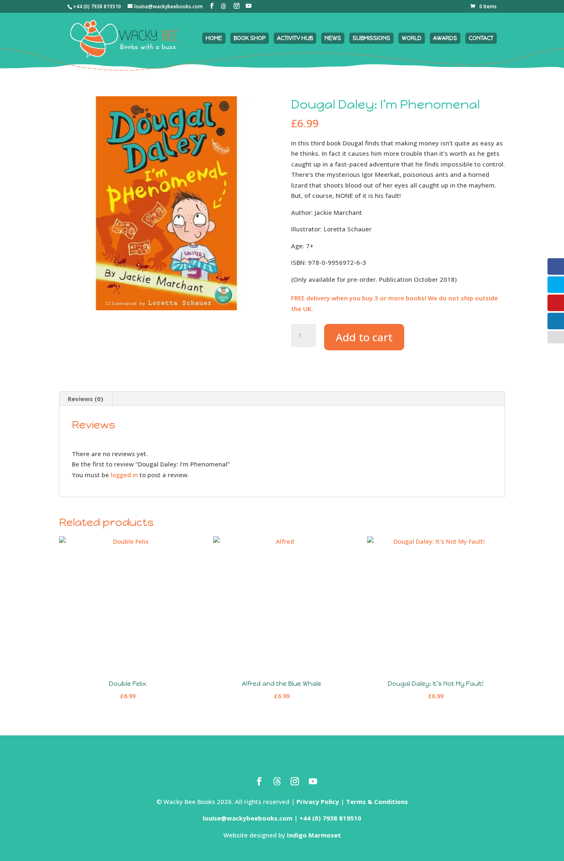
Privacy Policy (317, 801)
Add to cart (364, 337)
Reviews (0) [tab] (85, 399)
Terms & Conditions (377, 801)
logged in (124, 475)
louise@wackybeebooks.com (247, 818)
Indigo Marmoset (314, 835)
